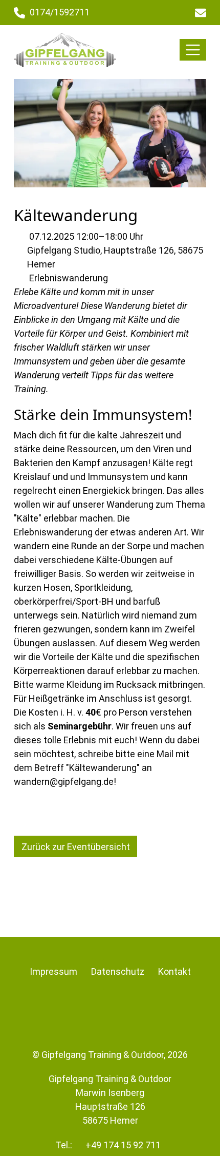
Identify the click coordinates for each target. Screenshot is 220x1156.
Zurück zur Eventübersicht (75, 846)
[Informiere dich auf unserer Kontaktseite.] (200, 12)
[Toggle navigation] (193, 50)
